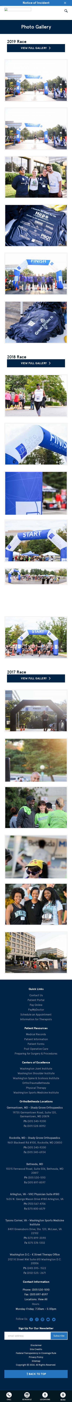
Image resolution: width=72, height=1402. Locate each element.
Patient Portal (36, 1000)
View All (42, 1299)
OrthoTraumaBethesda (36, 1083)
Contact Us (36, 995)
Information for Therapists (36, 1019)
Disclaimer (36, 1345)
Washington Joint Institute (36, 1068)
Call (9, 1399)
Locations (45, 1399)
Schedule (27, 1399)
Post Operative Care (36, 1048)
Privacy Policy (36, 1357)
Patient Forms (36, 1044)
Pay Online (36, 1005)
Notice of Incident (36, 3)
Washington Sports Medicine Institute (36, 1092)
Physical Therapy (36, 1087)
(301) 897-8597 (39, 1294)
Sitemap (36, 1361)
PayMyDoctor (36, 1009)
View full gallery (34, 48)
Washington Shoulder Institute (36, 1073)
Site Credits (36, 1349)
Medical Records (36, 1034)
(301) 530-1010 (40, 1289)
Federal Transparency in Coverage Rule (36, 1353)
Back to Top (37, 1374)
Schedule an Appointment (36, 1014)
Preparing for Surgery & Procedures (36, 1053)
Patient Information (36, 1039)
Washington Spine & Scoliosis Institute (36, 1078)
